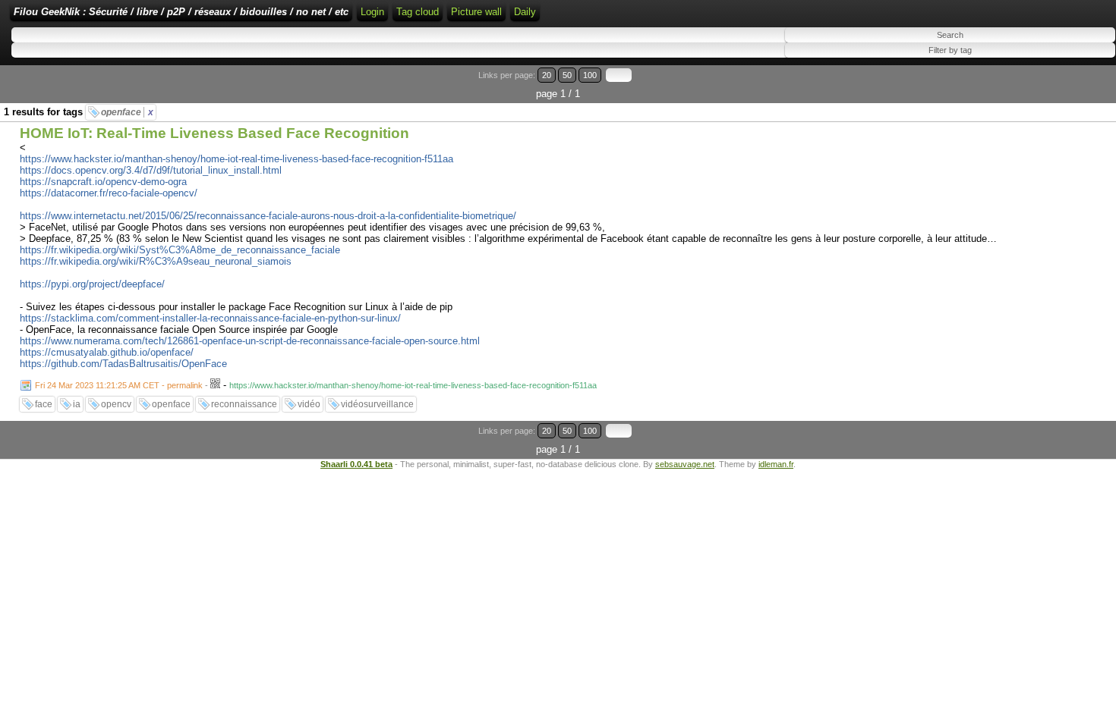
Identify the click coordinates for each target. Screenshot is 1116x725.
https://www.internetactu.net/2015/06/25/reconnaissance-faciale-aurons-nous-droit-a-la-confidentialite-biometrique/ (268, 215)
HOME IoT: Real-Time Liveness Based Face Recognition (214, 133)
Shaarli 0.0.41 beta (356, 464)
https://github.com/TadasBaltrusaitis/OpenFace (123, 363)
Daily (525, 11)
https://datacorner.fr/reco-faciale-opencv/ (108, 193)
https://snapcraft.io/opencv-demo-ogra (103, 181)
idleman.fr (775, 464)
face (43, 404)
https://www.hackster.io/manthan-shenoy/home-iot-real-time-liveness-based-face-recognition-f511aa (236, 159)
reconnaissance (244, 404)
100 (590, 75)
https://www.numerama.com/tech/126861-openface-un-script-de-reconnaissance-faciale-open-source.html (250, 341)
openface (127, 112)
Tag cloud (417, 11)
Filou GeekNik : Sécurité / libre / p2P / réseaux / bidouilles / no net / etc (181, 11)
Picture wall (476, 11)
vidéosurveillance (377, 404)
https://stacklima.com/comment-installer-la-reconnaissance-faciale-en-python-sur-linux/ (210, 318)
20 (546, 75)
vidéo (309, 404)
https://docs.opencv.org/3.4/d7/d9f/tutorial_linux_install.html (151, 170)
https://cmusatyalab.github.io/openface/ (107, 352)
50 (567, 75)
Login (372, 11)
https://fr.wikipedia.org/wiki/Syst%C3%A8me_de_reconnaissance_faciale (180, 250)
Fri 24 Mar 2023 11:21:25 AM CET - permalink (119, 385)
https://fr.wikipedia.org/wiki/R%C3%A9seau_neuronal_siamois (156, 261)
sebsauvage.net (684, 464)
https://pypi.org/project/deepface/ (92, 284)
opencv (116, 404)
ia (76, 404)
